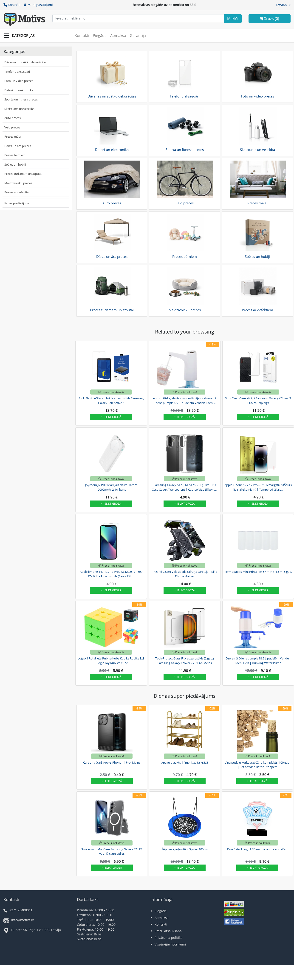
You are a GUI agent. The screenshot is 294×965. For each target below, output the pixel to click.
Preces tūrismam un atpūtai (23, 174)
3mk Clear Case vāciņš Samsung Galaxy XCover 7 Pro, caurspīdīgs (258, 400)
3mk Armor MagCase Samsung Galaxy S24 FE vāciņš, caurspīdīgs (111, 851)
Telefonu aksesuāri (17, 72)
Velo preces (12, 127)
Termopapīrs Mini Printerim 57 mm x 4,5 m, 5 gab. (258, 572)
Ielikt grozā (112, 417)
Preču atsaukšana (168, 931)
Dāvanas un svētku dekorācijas (25, 62)
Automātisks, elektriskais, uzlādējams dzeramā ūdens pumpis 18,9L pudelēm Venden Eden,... (184, 400)
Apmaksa (118, 35)
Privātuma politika (168, 937)
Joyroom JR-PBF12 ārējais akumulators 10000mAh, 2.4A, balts (111, 487)
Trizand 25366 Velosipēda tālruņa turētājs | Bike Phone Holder (184, 574)
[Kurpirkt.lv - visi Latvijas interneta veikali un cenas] (234, 913)
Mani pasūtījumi (40, 5)
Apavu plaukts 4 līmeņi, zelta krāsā (184, 762)
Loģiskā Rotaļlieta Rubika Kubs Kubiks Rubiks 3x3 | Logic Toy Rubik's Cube (111, 660)
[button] (283, 5)
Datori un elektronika (18, 90)
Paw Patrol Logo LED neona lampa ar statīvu (257, 849)
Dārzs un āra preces (17, 146)
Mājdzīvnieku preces (18, 183)
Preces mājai (12, 136)
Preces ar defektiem (17, 192)
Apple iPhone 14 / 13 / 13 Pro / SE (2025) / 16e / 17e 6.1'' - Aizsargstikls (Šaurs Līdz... (111, 574)
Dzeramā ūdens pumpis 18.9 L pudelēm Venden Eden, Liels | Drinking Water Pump (258, 660)
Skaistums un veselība (19, 109)
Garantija (138, 35)
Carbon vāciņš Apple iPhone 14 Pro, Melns (111, 762)
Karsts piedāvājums (16, 203)
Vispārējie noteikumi (170, 944)
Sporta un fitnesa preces (21, 99)
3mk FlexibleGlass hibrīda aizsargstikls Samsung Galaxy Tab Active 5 (111, 400)
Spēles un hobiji (15, 164)
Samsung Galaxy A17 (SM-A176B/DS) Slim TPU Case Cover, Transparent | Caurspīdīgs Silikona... (184, 487)
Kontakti (14, 5)
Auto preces (12, 118)
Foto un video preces (18, 81)
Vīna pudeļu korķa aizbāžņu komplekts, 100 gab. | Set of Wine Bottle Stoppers (257, 764)
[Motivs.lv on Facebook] (234, 922)
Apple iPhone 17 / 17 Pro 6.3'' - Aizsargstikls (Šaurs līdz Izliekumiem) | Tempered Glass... (258, 487)
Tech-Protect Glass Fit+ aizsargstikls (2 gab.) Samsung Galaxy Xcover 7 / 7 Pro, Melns (184, 660)
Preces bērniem (14, 155)
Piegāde (100, 35)
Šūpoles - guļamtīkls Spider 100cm (184, 849)
